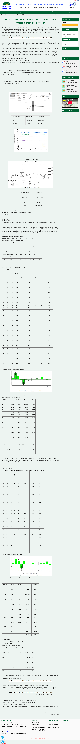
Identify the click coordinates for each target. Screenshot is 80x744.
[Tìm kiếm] (70, 25)
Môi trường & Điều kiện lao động (69, 34)
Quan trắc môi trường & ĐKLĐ (68, 41)
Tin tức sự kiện (66, 12)
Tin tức (64, 31)
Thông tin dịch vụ (66, 44)
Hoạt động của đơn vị (67, 36)
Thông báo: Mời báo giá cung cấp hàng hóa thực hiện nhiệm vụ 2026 (71, 68)
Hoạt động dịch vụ (66, 39)
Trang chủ (5, 12)
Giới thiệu (12, 12)
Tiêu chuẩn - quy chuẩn (53, 12)
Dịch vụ (19, 12)
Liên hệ (75, 12)
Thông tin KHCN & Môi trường (23, 14)
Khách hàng (27, 12)
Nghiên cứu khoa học (39, 12)
